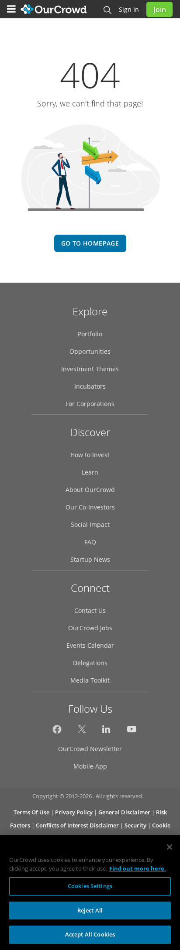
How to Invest (90, 455)
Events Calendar (90, 645)
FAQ (90, 542)
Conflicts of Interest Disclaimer (77, 825)
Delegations (90, 663)
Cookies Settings (90, 886)
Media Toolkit (90, 680)
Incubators (90, 386)
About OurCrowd (90, 489)
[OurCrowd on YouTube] (131, 731)
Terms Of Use (31, 812)
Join (159, 9)
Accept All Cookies (90, 934)
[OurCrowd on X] (82, 731)
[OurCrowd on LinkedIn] (107, 731)
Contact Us (90, 610)
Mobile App (90, 766)
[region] (90, 892)
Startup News (90, 559)
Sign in (129, 9)
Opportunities (90, 351)
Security (135, 825)
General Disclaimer (124, 812)
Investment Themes (90, 369)
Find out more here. (137, 868)
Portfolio (90, 334)
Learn (90, 472)
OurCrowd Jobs (90, 628)
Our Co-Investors (90, 507)
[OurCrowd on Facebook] (57, 731)
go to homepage (90, 243)
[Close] (169, 847)
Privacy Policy (74, 812)
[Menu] (11, 9)
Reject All (90, 910)
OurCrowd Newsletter (90, 749)
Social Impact (90, 524)
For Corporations (90, 404)
